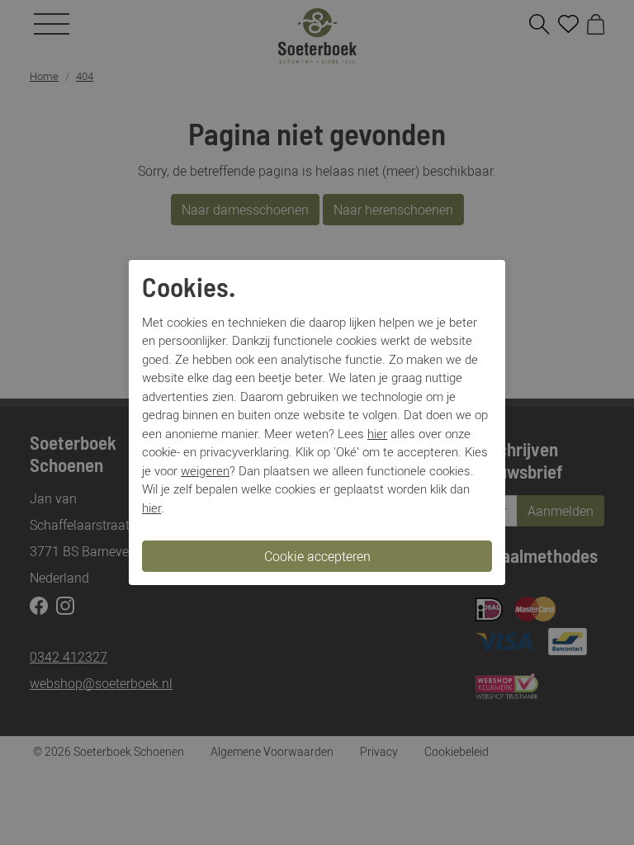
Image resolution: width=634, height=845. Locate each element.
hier (377, 433)
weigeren (205, 470)
